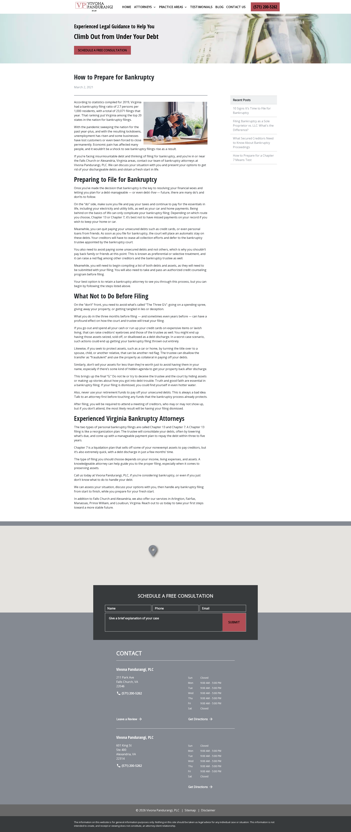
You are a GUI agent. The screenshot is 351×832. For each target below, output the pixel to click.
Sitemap (190, 810)
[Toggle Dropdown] (154, 7)
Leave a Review (126, 719)
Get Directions (198, 719)
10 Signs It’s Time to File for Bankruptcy (252, 110)
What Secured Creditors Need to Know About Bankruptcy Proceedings (253, 142)
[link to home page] (94, 6)
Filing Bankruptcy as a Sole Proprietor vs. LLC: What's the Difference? (253, 125)
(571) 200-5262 (132, 693)
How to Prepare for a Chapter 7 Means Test (253, 157)
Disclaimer (208, 810)
